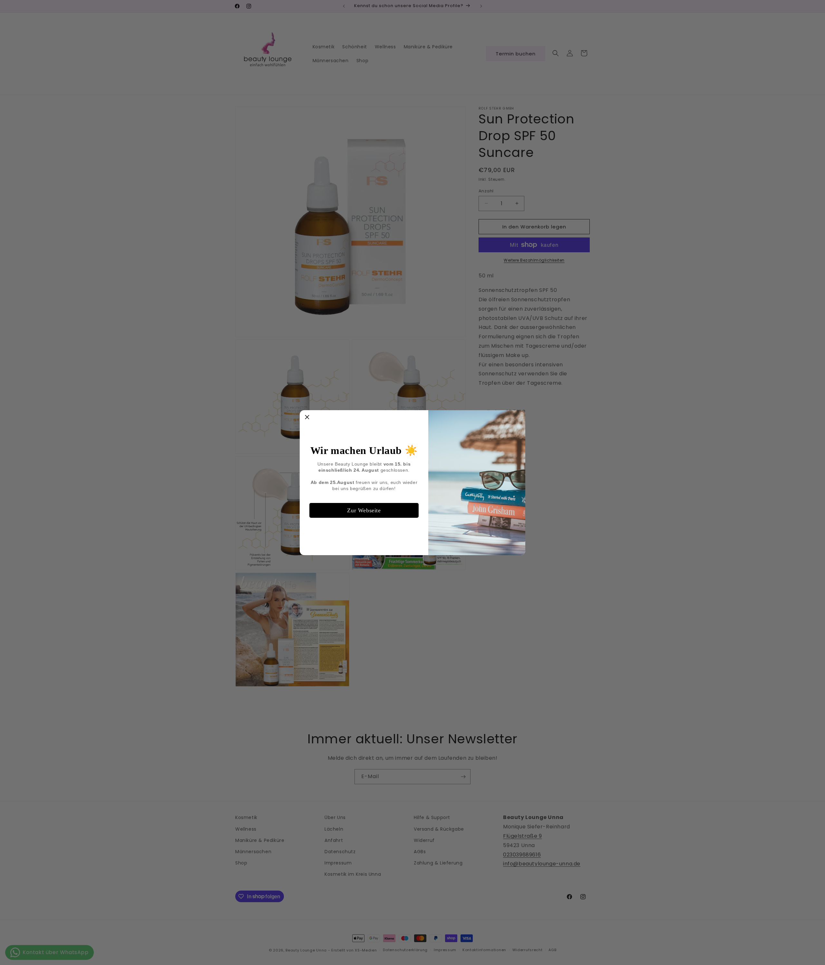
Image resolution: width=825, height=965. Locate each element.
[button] (307, 417)
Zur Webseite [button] (364, 510)
